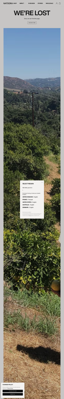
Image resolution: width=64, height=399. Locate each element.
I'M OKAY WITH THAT (13, 391)
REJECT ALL (12, 394)
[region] (12, 390)
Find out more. (10, 388)
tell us (30, 215)
